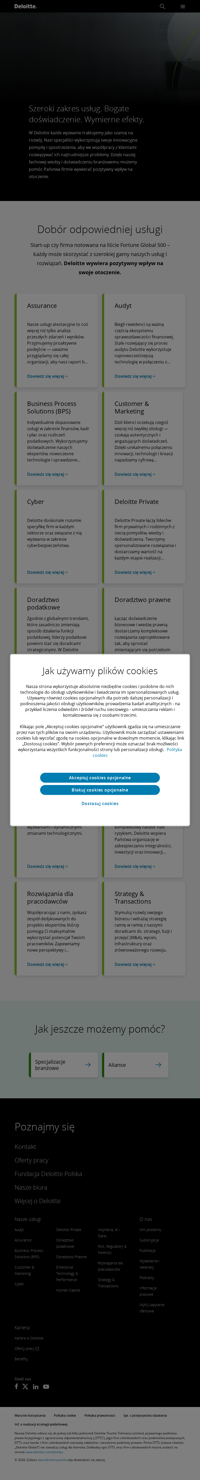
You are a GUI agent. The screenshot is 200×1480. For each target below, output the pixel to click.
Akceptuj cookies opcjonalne (100, 778)
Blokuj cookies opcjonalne (100, 790)
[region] (100, 740)
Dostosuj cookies (100, 803)
